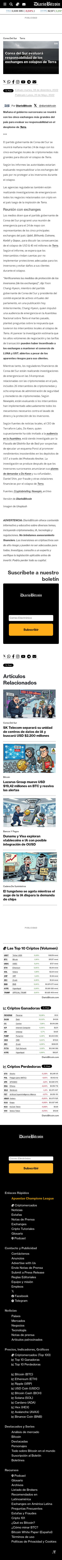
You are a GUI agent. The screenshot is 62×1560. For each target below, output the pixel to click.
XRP (5, 976)
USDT (6, 955)
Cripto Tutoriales (22, 1229)
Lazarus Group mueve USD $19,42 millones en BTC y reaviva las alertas (28, 786)
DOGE (54, 10)
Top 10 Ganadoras (27, 1360)
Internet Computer (23, 1028)
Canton (19, 1024)
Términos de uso (22, 1537)
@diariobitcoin (47, 105)
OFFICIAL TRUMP (19, 993)
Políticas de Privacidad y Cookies (33, 1541)
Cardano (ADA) (24, 1402)
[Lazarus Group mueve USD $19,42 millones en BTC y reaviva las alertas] (29, 759)
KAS (6, 1103)
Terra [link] (23, 127)
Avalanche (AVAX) (26, 1412)
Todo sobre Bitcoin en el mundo (33, 1451)
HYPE (23, 10)
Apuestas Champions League (32, 1198)
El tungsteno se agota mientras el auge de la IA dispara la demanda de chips (29, 895)
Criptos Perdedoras (23, 1066)
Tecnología (18, 1330)
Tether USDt (17, 955)
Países (16, 1316)
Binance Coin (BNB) (28, 1416)
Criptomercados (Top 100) (32, 1355)
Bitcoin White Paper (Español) (31, 1532)
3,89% (38, 10)
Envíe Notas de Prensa (27, 1268)
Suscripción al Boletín (26, 1455)
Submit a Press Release (27, 1272)
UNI (5, 1032)
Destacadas (19, 1441)
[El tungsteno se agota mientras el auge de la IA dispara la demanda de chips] (30, 868)
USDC (6, 964)
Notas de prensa (22, 1335)
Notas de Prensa (22, 1219)
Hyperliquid (17, 988)
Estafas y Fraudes (23, 1513)
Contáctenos (20, 1253)
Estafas (16, 1215)
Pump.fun (19, 1036)
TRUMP (7, 993)
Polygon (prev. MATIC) (18, 1078)
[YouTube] (24, 82)
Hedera (12, 1098)
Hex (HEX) (21, 1407)
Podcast (20, 1238)
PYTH (6, 1048)
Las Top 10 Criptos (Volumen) (32, 948)
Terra (22, 38)
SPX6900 (13, 1082)
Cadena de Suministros (14, 886)
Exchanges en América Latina (31, 1504)
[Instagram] (18, 82)
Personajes (19, 1446)
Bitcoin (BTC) (23, 1374)
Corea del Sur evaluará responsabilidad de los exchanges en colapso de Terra (30, 57)
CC (5, 1024)
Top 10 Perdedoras (27, 1364)
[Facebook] (14, 82)
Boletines (17, 1460)
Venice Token (15, 1111)
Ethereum (16, 968)
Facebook (21, 1296)
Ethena (12, 1086)
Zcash (15, 980)
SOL (5, 972)
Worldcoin (13, 1090)
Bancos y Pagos (11, 831)
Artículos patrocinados (26, 1339)
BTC (5, 959)
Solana (15, 972)
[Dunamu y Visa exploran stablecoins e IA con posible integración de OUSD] (29, 813)
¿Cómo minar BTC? (24, 1527)
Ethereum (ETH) (25, 1379)
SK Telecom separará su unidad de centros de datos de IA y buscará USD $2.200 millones (27, 732)
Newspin (37, 491)
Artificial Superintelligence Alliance (23, 1094)
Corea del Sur (10, 38)
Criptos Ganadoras (23, 1008)
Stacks (12, 1074)
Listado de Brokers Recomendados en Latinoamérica (24, 1494)
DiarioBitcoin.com (50, 997)
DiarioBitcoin (24, 105)
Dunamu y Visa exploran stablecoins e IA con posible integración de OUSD (25, 840)
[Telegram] (29, 82)
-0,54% (8, 10)
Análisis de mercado (25, 1432)
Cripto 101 (18, 1518)
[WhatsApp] (9, 82)
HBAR (6, 1098)
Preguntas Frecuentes (26, 1508)
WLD (6, 1090)
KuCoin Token (15, 1107)
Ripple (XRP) (23, 1384)
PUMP (6, 1036)
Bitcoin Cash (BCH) (27, 1393)
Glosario (17, 1233)
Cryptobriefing (22, 491)
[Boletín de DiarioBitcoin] (35, 82)
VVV (5, 1111)
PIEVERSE (8, 1015)
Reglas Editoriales (23, 1277)
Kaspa (12, 1103)
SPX (5, 1082)
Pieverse (19, 1015)
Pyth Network (21, 1048)
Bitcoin (6, 777)
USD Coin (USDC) (27, 1388)
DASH (6, 1019)
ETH (5, 968)
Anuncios (17, 1258)
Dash (18, 1019)
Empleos (17, 1286)
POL (5, 1078)
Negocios (17, 1325)
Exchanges (19, 1224)
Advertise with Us (23, 1263)
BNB (5, 984)
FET (5, 1094)
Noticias (17, 1210)
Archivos (17, 1485)
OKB (6, 1040)
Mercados (18, 1321)
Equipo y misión (22, 1282)
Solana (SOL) (23, 1398)
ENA (6, 1086)
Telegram (21, 1301)
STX (5, 1074)
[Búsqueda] (13, 4)
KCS (5, 1107)
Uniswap (19, 1032)
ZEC (5, 980)
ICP (5, 1028)
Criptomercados (25, 1205)
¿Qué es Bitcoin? (23, 1523)
